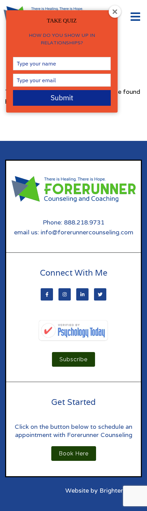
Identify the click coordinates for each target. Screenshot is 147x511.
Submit (62, 97)
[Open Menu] (135, 17)
